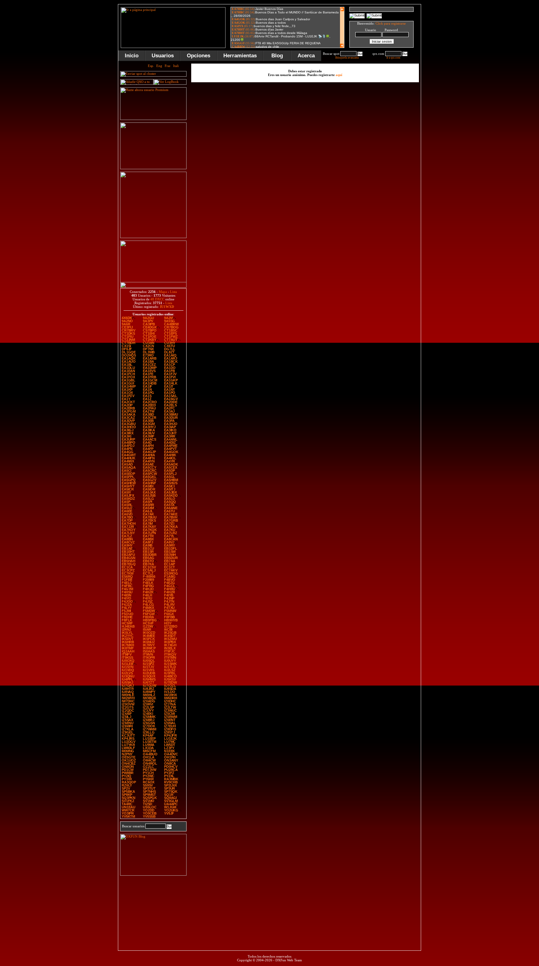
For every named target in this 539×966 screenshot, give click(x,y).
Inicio (131, 56)
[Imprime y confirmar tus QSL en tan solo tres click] (153, 237)
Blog (277, 56)
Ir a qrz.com (393, 57)
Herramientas (240, 56)
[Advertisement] (452, 97)
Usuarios (163, 56)
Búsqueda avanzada (347, 57)
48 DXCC (157, 299)
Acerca (306, 56)
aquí (339, 75)
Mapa (163, 292)
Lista (173, 292)
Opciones (198, 56)
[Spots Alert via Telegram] (153, 168)
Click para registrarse (391, 23)
